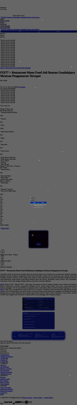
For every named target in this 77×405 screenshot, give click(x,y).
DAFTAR (34, 202)
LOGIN (43, 202)
